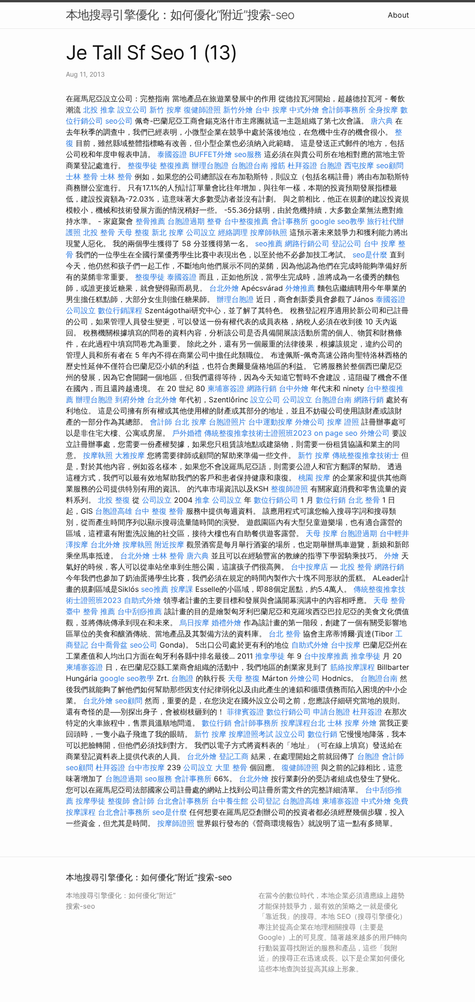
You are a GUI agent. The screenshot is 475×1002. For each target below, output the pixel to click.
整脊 (214, 221)
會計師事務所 (343, 109)
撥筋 (277, 165)
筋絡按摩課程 (352, 667)
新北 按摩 (168, 232)
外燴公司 (310, 421)
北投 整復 (114, 499)
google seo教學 (337, 221)
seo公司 (119, 120)
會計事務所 (289, 221)
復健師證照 (202, 109)
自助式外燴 (142, 600)
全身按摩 (383, 109)
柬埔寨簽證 (225, 388)
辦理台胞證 (210, 165)
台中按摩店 (309, 566)
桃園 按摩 (314, 477)
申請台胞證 (331, 711)
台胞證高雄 (113, 511)
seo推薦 (268, 243)
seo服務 (248, 154)
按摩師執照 (268, 232)
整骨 (176, 511)
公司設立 (201, 232)
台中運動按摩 (270, 421)
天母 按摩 (322, 533)
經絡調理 (233, 232)
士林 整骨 (82, 176)
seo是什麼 (370, 254)
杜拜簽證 (302, 165)
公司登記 (265, 801)
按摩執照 (98, 455)
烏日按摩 (194, 622)
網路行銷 (261, 388)
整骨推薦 (150, 221)
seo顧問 (390, 165)
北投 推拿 (99, 109)
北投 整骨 (99, 232)
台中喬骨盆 (109, 644)
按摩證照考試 (251, 734)
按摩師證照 (175, 823)
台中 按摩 (271, 109)
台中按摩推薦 (326, 656)
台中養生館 (229, 801)
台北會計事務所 (183, 801)
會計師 (161, 421)
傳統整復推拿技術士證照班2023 (258, 433)
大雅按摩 (130, 455)
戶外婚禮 (187, 433)
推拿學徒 (270, 656)
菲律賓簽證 (245, 711)
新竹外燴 (238, 109)
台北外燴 (224, 288)
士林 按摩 (343, 722)
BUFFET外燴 (210, 154)
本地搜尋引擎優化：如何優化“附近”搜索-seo (180, 14)
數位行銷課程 (120, 310)
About (398, 15)
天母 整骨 (389, 600)
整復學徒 (142, 165)
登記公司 (346, 243)
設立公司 (132, 109)
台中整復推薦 (246, 221)
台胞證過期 (186, 221)
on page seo (336, 433)
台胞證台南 (249, 165)
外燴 (391, 555)
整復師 (119, 801)
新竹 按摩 (165, 109)
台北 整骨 (364, 499)
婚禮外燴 (226, 622)
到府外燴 (130, 399)
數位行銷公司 (276, 499)
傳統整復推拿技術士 (365, 455)
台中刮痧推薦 (139, 611)
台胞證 (331, 165)
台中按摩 (345, 644)
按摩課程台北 (303, 722)
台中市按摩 (146, 767)
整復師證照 (289, 488)
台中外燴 (293, 388)
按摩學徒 (90, 801)
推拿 (202, 499)
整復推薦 (174, 165)
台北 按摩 (190, 421)
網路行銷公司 (307, 243)
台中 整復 (151, 511)
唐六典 (382, 120)
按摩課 (182, 589)
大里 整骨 (231, 767)
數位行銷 (331, 499)
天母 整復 (133, 232)
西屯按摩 (359, 165)
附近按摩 (169, 544)
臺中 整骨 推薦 (90, 611)
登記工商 (234, 756)
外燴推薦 (300, 288)
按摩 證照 (343, 421)
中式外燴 (304, 109)
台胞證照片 (227, 421)
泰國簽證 (172, 154)
